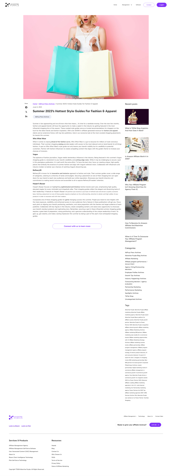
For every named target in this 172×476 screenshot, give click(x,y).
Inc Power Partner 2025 (134, 380)
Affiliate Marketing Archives (137, 330)
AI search (141, 355)
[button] (131, 5)
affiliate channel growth (131, 327)
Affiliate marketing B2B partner (133, 332)
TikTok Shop (129, 296)
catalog (60, 144)
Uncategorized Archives (133, 299)
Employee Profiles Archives (134, 272)
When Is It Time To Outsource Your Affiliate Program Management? (136, 238)
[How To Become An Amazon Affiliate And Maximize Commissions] (137, 208)
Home (115, 5)
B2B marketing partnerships (136, 360)
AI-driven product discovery (138, 352)
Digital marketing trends (139, 367)
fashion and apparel (111, 131)
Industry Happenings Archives (135, 279)
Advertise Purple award (141, 315)
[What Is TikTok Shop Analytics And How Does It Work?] (137, 117)
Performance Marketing (133, 290)
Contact (149, 5)
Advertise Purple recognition (140, 325)
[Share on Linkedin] (26, 116)
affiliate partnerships (134, 345)
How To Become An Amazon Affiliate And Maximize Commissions (136, 225)
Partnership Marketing (133, 287)
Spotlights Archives (131, 293)
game (67, 200)
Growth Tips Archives (132, 275)
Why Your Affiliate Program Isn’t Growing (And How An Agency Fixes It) (135, 187)
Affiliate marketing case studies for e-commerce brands (136, 335)
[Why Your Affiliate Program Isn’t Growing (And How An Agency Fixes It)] (137, 173)
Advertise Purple (129, 310)
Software (138, 5)
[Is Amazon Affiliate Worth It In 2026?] (137, 145)
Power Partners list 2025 (136, 390)
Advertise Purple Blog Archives (136, 256)
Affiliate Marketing (131, 259)
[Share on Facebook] (26, 107)
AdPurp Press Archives (47, 104)
